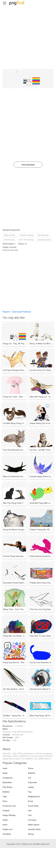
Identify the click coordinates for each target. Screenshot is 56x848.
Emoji (30, 801)
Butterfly (31, 773)
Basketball (7, 782)
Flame (30, 768)
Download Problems (21, 311)
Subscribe (32, 782)
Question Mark (34, 829)
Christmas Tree (9, 805)
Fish (30, 815)
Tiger (5, 796)
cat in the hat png (26, 239)
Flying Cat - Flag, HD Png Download (18, 343)
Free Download (28, 164)
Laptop (31, 787)
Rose (5, 801)
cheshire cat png (26, 235)
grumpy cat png (44, 239)
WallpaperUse (34, 796)
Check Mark (33, 805)
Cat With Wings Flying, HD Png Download (20, 423)
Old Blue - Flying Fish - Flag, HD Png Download (22, 715)
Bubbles (6, 791)
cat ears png (9, 239)
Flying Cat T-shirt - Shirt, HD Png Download (21, 396)
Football (6, 810)
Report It (6, 311)
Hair (30, 810)
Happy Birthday (9, 815)
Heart (5, 768)
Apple (5, 773)
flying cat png (9, 235)
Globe (5, 819)
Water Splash (33, 824)
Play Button (7, 787)
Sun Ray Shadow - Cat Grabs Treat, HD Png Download (25, 689)
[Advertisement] (28, 41)
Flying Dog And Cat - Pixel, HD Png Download (22, 662)
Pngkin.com (8, 829)
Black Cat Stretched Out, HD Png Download (21, 476)
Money (31, 833)
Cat (29, 777)
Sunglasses (8, 777)
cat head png (43, 235)
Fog (29, 791)
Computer (32, 819)
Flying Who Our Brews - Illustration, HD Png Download (25, 636)
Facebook (7, 833)
